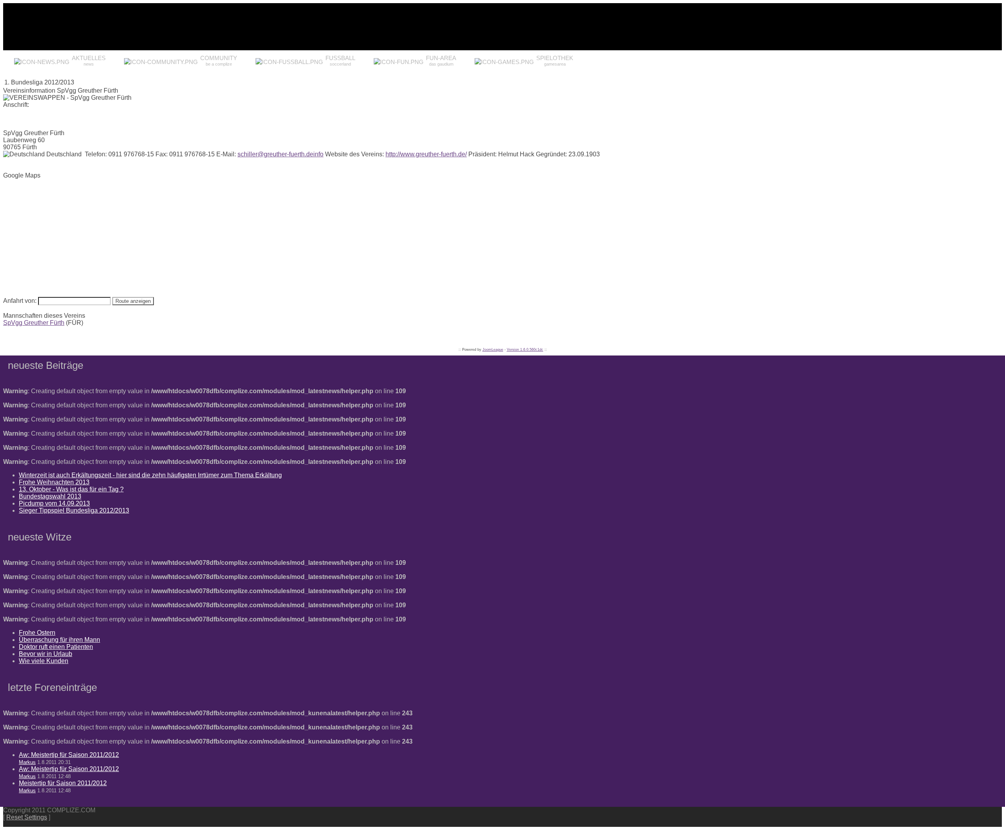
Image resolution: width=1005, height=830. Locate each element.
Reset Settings (26, 817)
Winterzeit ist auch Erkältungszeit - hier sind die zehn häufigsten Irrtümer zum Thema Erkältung (150, 475)
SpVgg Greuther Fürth (33, 322)
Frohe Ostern (37, 632)
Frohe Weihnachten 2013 (54, 482)
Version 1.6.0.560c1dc (525, 350)
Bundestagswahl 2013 (50, 496)
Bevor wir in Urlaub (45, 653)
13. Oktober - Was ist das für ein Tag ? (71, 489)
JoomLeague (492, 350)
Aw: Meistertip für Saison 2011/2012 (69, 754)
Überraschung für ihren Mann (59, 639)
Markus (27, 762)
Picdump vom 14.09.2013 (54, 503)
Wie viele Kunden (43, 661)
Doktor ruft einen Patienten (56, 646)
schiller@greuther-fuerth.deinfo (280, 154)
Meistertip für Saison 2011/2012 (63, 783)
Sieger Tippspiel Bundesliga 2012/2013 (74, 510)
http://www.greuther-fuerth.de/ (426, 154)
